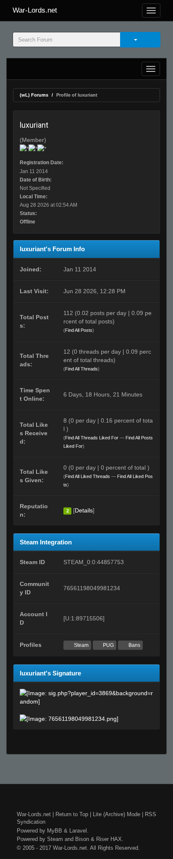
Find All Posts (78, 330)
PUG (108, 645)
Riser (102, 839)
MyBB (54, 830)
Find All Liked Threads (87, 476)
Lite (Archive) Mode (116, 814)
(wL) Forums (34, 94)
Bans (133, 645)
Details (84, 510)
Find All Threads (81, 368)
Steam (81, 645)
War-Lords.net (35, 10)
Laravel (78, 830)
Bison (82, 839)
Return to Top (71, 814)
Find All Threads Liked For (91, 437)
